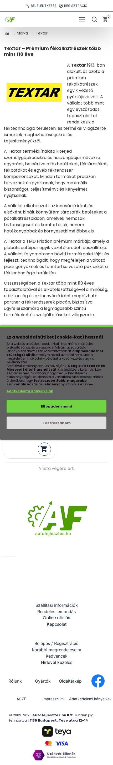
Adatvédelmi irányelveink (30, 391)
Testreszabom (57, 422)
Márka (22, 33)
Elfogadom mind (56, 406)
